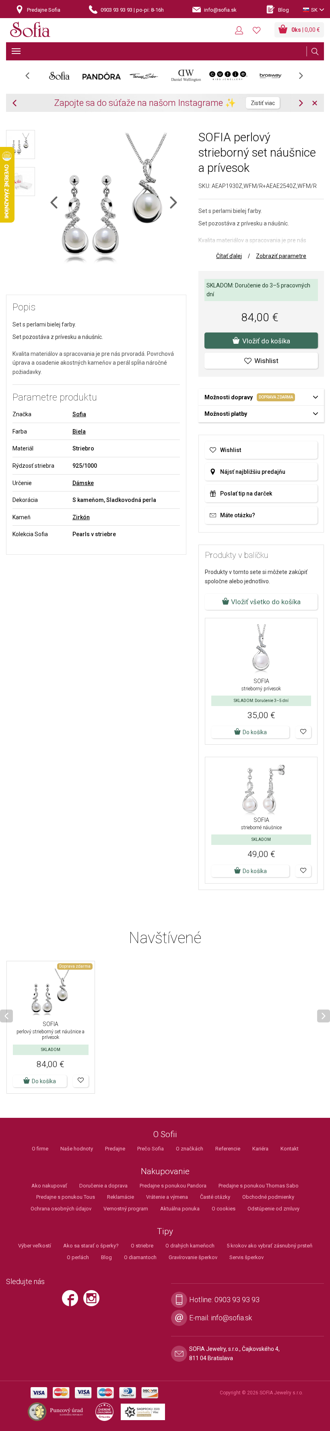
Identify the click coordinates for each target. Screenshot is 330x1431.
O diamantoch (140, 1257)
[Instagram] (93, 1302)
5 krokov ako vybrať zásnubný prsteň (269, 1246)
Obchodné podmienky (268, 1197)
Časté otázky (215, 1197)
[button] (303, 732)
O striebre (142, 1246)
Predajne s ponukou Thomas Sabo (259, 1186)
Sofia (79, 414)
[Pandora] (101, 76)
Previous (19, 105)
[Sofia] (30, 31)
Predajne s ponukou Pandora (173, 1186)
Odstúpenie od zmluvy (273, 1209)
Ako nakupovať (49, 1186)
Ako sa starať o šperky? (91, 1246)
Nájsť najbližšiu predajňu (252, 472)
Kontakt (289, 1149)
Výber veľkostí (34, 1246)
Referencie (227, 1149)
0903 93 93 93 (237, 1299)
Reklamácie (120, 1197)
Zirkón (81, 517)
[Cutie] (228, 76)
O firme (40, 1149)
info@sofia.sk (231, 1317)
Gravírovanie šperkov (193, 1257)
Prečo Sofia (150, 1149)
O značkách (189, 1149)
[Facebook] (72, 1302)
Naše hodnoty (76, 1149)
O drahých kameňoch (189, 1246)
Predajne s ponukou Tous (65, 1197)
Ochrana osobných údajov (61, 1209)
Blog (106, 1257)
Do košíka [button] (255, 732)
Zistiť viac (263, 103)
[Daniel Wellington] (186, 76)
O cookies (223, 1209)
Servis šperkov (246, 1257)
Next (305, 105)
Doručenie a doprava (103, 1186)
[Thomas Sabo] (144, 76)
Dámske (83, 483)
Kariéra (260, 1149)
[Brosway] (271, 76)
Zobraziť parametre (281, 256)
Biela (79, 431)
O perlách (78, 1257)
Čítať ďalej (229, 256)
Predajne (115, 1149)
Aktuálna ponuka (180, 1209)
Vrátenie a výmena (167, 1197)
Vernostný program (125, 1209)
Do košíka (44, 1081)
